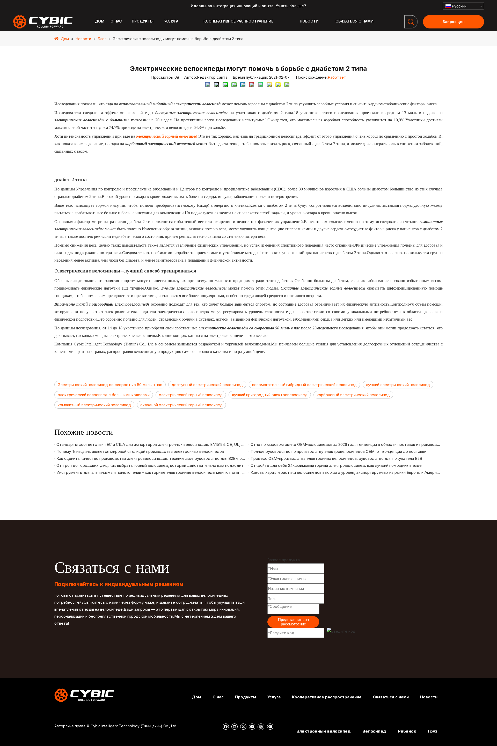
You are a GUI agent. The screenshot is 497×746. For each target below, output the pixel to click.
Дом (196, 697)
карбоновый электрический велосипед (353, 394)
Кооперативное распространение (327, 697)
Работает (337, 77)
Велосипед (374, 731)
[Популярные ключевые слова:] (411, 21)
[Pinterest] (270, 726)
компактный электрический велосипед (94, 404)
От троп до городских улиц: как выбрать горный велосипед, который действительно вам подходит (150, 465)
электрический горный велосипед (191, 394)
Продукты (245, 697)
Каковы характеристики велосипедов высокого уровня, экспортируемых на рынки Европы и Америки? (346, 472)
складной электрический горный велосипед (181, 404)
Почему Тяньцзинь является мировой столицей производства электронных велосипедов (140, 451)
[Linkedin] (235, 726)
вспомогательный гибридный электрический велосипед (304, 384)
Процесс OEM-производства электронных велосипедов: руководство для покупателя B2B (336, 458)
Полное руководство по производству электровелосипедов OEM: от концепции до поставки (338, 451)
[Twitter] (243, 726)
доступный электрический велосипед (207, 384)
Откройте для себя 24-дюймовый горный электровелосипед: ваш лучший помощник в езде (336, 465)
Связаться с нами (391, 697)
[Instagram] (261, 726)
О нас (218, 697)
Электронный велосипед (324, 731)
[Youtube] (252, 726)
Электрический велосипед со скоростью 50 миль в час (110, 384)
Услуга (274, 697)
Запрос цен (454, 21)
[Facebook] (226, 726)
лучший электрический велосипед (398, 384)
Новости (428, 697)
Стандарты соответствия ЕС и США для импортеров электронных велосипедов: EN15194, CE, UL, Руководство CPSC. (151, 444)
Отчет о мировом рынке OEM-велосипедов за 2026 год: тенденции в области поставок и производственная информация (346, 444)
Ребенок (407, 731)
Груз (432, 731)
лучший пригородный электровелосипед (270, 394)
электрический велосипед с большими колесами (104, 394)
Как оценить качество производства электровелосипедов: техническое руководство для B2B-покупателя (151, 458)
